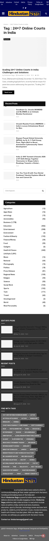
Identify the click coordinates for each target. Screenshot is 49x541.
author (24, 418)
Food (6, 243)
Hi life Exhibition (17, 439)
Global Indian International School (27, 435)
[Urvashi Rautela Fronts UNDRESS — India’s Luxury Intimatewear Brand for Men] (9, 126)
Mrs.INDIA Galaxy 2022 (10, 460)
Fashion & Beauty (10, 236)
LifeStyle (7, 254)
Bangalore (33, 418)
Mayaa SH (33, 449)
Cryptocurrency (37, 425)
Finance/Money (10, 240)
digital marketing (16, 428)
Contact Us (16, 3)
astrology (7, 215)
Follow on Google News (39, 3)
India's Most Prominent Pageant (14, 442)
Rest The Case (36, 466)
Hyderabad (30, 439)
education (35, 428)
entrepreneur (7, 432)
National (7, 261)
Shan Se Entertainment (11, 470)
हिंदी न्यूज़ (47, 3)
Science (7, 281)
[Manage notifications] (43, 536)
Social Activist (8, 473)
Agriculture (8, 208)
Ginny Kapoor (7, 435)
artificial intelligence (10, 418)
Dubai (27, 428)
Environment (8, 233)
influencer (31, 442)
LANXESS (23, 449)
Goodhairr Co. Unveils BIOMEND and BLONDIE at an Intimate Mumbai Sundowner (29, 112)
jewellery (26, 446)
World (6, 302)
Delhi (4, 428)
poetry (35, 463)
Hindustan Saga (9, 75)
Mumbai (32, 460)
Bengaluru (6, 422)
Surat (19, 473)
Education (8, 226)
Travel (6, 295)
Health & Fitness (10, 250)
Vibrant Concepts (31, 473)
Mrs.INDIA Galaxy (26, 456)
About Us (2, 3)
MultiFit (23, 460)
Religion (7, 278)
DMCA (23, 2)
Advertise (9, 2)
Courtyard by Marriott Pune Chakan (15, 425)
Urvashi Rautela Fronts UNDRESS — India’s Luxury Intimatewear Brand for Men (30, 126)
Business (7, 39)
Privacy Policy (30, 3)
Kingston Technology (10, 449)
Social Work (8, 285)
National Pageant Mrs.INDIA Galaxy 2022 (16, 463)
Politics (7, 268)
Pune (14, 466)
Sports (6, 288)
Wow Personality (10, 306)
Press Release (9, 271)
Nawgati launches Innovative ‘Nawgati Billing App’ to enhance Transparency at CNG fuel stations (30, 329)
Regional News (9, 274)
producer (6, 466)
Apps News (8, 212)
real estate (24, 466)
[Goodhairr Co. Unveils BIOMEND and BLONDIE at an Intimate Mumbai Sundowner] (9, 112)
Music (6, 257)
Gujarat (5, 439)
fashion (18, 432)
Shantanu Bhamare (28, 470)
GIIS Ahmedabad (30, 432)
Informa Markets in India (11, 446)
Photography (9, 264)
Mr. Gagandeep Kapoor (10, 456)
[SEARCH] (42, 190)
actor (32, 415)
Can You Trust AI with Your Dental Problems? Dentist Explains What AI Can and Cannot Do (30, 175)
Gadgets (7, 247)
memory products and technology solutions (18, 453)
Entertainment (9, 229)
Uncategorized (9, 299)
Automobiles (9, 219)
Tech (5, 292)
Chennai (16, 422)
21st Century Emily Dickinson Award (15, 415)
